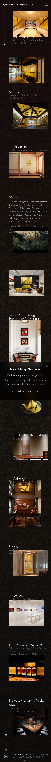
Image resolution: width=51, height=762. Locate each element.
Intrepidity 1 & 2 (25, 37)
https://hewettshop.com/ (26, 391)
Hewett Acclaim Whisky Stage (26, 702)
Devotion (20, 146)
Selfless (14, 91)
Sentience (20, 753)
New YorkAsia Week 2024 (28, 645)
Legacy (18, 595)
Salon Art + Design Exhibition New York (24, 317)
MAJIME (16, 196)
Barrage (14, 546)
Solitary (19, 478)
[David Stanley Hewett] (20, 5)
